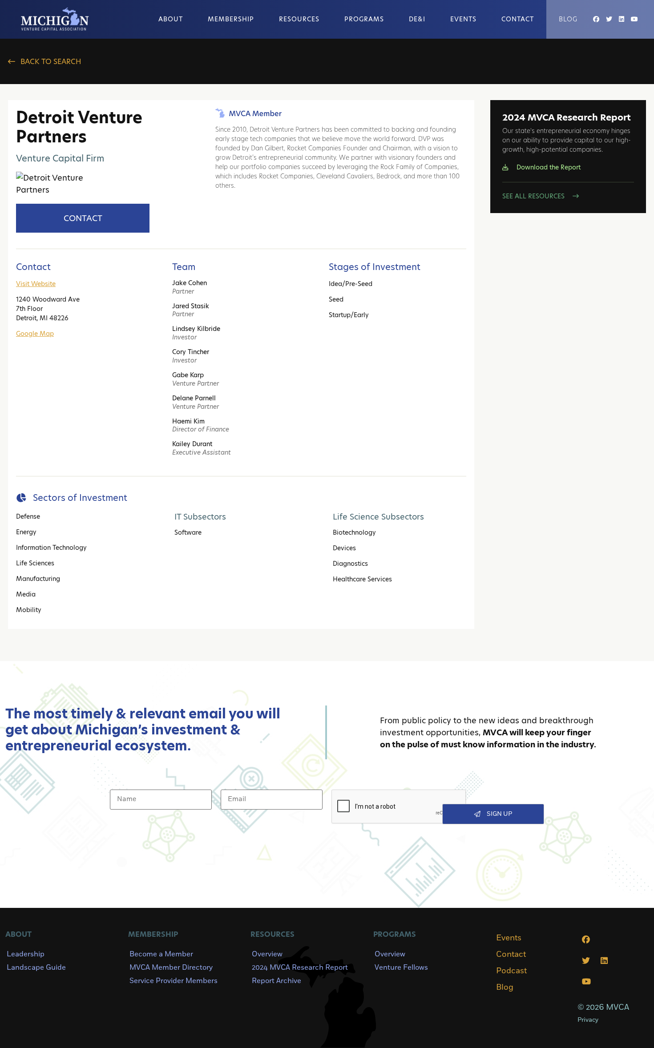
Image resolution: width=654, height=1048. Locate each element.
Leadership (25, 954)
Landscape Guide (36, 967)
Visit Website (36, 283)
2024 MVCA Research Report (300, 967)
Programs (364, 19)
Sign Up (499, 814)
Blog (568, 19)
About (170, 19)
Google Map (35, 333)
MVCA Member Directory (171, 967)
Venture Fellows (401, 967)
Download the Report (548, 167)
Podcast (511, 971)
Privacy (587, 1020)
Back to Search (50, 61)
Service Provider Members (173, 981)
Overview (267, 954)
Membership (231, 19)
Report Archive (276, 981)
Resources (299, 19)
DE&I (417, 19)
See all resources (534, 196)
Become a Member (161, 954)
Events (463, 19)
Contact (517, 19)
